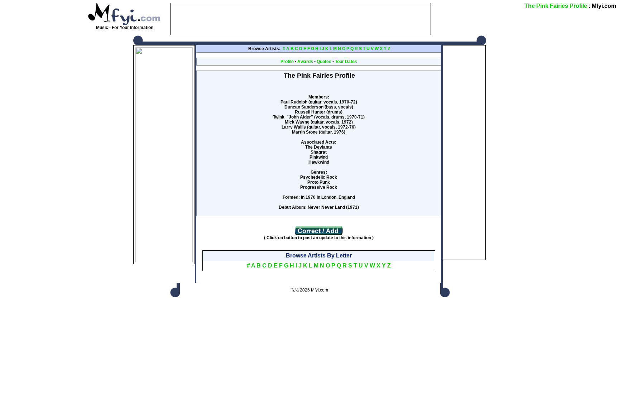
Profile (287, 61)
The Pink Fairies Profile (555, 6)
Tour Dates (346, 61)
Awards (305, 61)
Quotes (324, 61)
